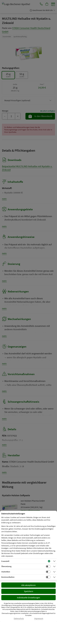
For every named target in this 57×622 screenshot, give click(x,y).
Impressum (38, 618)
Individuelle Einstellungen (28, 597)
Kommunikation (7, 577)
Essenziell (5, 561)
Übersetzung (6, 566)
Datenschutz (19, 618)
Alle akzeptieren (28, 585)
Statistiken (5, 571)
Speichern (28, 591)
